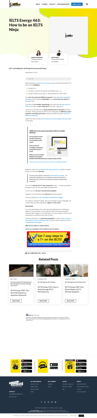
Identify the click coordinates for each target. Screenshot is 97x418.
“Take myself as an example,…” (58, 175)
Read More (16, 301)
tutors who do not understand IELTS (48, 169)
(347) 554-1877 (13, 397)
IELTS (10, 68)
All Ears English (36, 381)
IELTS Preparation (81, 391)
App (63, 389)
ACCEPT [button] (81, 415)
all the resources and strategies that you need (56, 119)
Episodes (50, 384)
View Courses (77, 4)
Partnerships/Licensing (82, 386)
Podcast (52, 4)
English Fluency (34, 386)
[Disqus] (48, 330)
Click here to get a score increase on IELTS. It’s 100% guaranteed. (48, 162)
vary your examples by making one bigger (49, 197)
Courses (44, 4)
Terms (56, 408)
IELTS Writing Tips (18, 68)
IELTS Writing (14, 283)
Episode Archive (35, 384)
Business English (35, 389)
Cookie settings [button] (73, 415)
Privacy (52, 408)
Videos (32, 391)
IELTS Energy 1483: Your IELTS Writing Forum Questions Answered (20, 292)
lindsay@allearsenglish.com (16, 394)
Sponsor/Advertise (63, 4)
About (38, 4)
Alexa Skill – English (67, 386)
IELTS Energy (52, 381)
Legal (60, 408)
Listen (64, 381)
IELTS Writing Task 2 (26, 282)
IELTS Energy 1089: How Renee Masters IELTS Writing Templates (74, 289)
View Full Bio (34, 61)
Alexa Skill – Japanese (67, 384)
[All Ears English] (16, 384)
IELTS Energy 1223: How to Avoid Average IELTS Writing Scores (48, 289)
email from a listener (44, 83)
